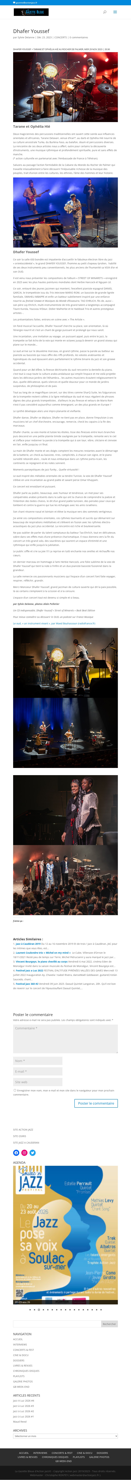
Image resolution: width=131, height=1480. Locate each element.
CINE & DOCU (20, 1355)
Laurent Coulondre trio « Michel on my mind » (43, 952)
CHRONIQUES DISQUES (26, 1370)
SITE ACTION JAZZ (23, 1129)
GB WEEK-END (21, 1386)
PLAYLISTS (19, 1376)
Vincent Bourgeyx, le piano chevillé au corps (42, 961)
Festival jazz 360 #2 (27, 983)
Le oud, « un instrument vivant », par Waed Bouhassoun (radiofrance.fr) (54, 623)
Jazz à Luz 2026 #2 (23, 1411)
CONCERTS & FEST (23, 1349)
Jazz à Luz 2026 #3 (23, 1406)
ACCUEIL (18, 1339)
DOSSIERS (18, 1360)
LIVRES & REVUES (22, 1365)
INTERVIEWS (20, 1344)
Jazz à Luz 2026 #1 (23, 1416)
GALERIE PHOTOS (23, 1381)
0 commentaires (79, 37)
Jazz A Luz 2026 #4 (23, 1400)
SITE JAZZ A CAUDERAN (26, 1142)
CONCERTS (60, 37)
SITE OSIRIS (19, 1136)
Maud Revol (20, 1421)
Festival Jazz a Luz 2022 (29, 970)
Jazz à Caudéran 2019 (28, 943)
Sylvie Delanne (26, 37)
